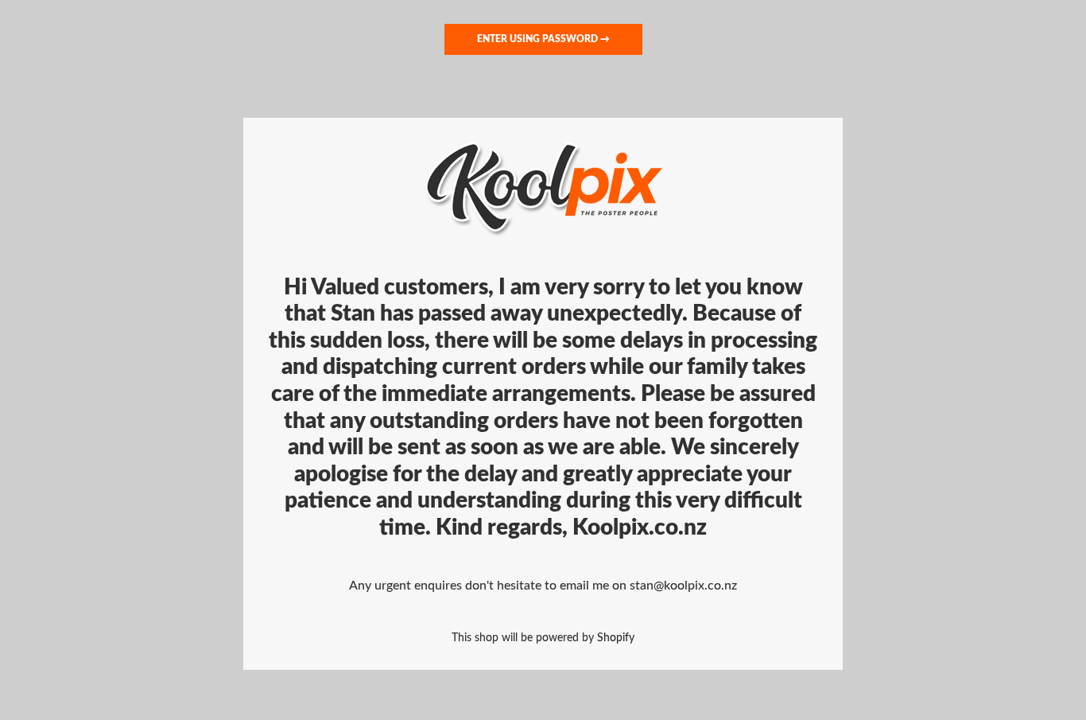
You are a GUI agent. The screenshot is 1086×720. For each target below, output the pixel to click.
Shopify (615, 638)
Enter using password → (543, 39)
